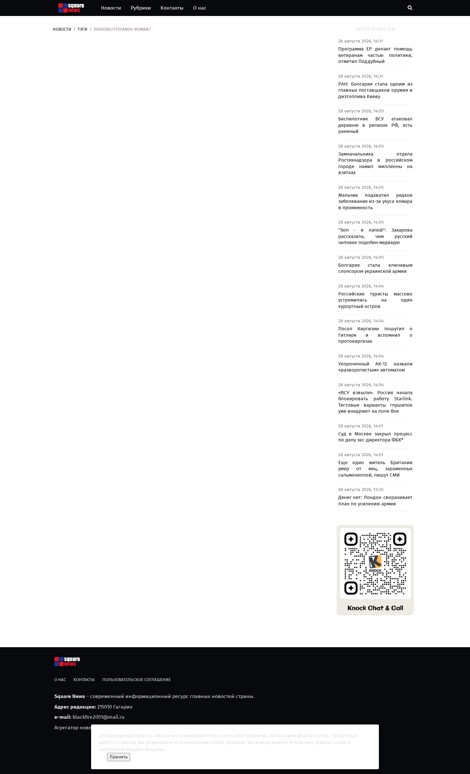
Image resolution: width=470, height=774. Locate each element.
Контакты (172, 8)
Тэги (82, 29)
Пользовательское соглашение (136, 679)
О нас (200, 8)
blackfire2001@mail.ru (98, 717)
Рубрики (141, 8)
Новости (111, 8)
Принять (119, 757)
